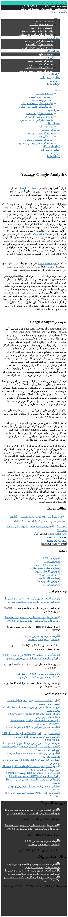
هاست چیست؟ (54, 536)
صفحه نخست (61, 8)
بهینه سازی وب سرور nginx (44, 639)
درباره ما (55, 80)
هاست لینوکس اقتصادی (39, 44)
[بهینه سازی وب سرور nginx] (42, 636)
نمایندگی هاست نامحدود (39, 67)
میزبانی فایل (52, 50)
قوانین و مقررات (50, 77)
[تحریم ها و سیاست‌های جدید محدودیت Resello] (32, 617)
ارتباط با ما (53, 83)
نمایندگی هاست (51, 57)
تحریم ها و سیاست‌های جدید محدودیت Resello (33, 620)
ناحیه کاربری (46, 8)
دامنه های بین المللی (41, 24)
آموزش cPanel (51, 557)
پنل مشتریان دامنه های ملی (37, 30)
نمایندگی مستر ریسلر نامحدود (35, 70)
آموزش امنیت (52, 561)
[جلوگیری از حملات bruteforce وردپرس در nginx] (31, 654)
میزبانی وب (53, 37)
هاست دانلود (46, 54)
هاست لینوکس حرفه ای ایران (36, 47)
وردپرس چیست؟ (57, 540)
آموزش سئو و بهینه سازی (45, 567)
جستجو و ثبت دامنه (42, 27)
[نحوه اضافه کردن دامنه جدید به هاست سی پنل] (32, 598)
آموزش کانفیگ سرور (47, 571)
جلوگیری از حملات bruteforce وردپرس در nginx (33, 658)
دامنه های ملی (44, 21)
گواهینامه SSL (51, 74)
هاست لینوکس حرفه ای (39, 40)
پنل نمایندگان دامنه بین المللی (36, 34)
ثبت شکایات (33, 8)
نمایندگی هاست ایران (40, 64)
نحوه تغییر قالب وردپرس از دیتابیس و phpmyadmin (31, 743)
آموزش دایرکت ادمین (47, 564)
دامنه (57, 17)
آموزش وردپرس (50, 584)
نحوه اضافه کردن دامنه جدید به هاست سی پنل (33, 601)
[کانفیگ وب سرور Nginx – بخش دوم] (38, 673)
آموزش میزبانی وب (48, 574)
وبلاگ (23, 8)
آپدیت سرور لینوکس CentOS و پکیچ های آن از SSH (31, 733)
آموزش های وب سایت (47, 581)
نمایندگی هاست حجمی (40, 60)
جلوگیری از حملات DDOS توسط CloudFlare (34, 776)
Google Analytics (28, 188)
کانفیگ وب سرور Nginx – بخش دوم (39, 677)
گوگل (35, 533)
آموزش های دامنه (49, 577)
